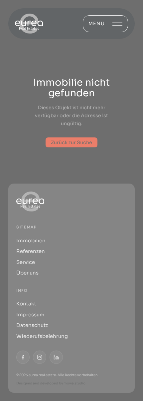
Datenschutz (32, 325)
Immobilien (31, 240)
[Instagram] (39, 357)
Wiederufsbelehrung (42, 336)
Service (25, 262)
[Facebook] (23, 357)
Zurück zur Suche (71, 142)
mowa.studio (74, 383)
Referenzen (30, 251)
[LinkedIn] (56, 357)
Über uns (27, 273)
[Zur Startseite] (29, 24)
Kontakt (26, 303)
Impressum (30, 314)
